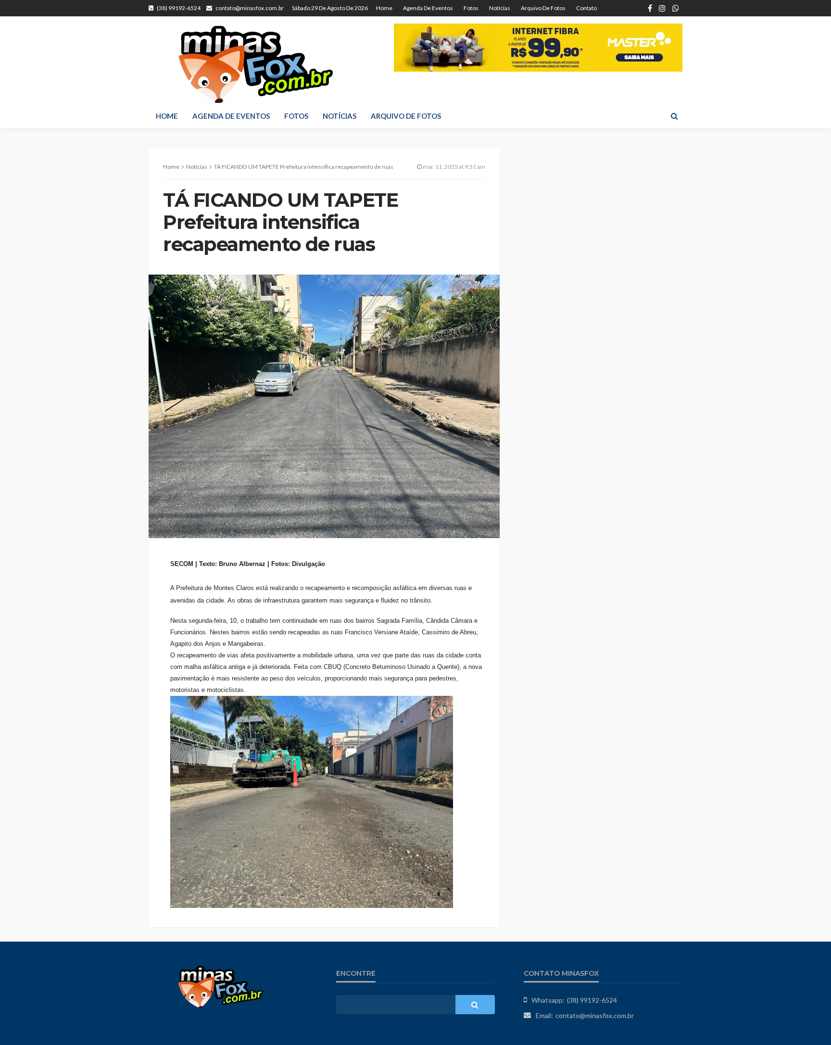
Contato (586, 8)
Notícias (499, 8)
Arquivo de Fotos (543, 8)
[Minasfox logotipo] (256, 64)
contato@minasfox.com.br (594, 1015)
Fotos (471, 8)
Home (384, 8)
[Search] (674, 115)
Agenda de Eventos (428, 8)
